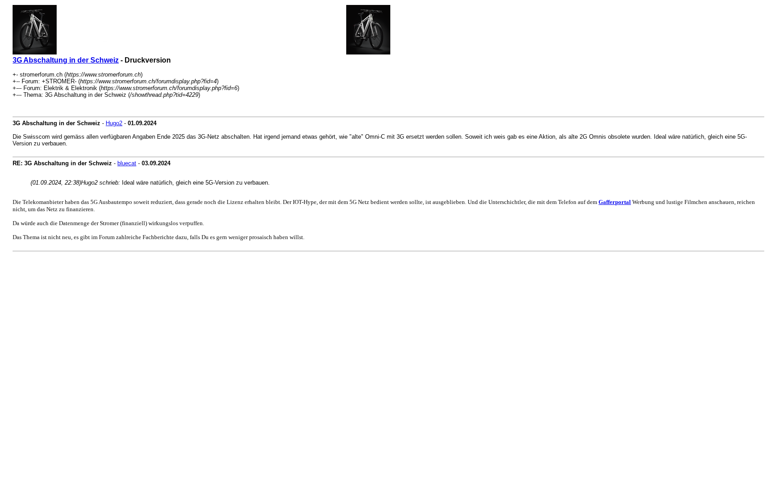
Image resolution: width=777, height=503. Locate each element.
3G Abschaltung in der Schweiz (66, 60)
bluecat (126, 163)
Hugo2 (114, 123)
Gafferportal (614, 202)
